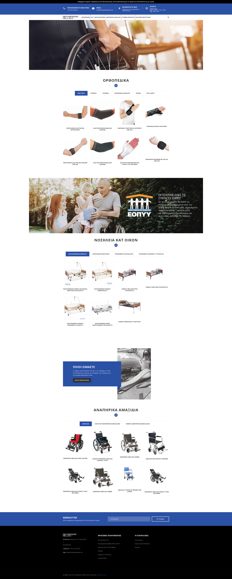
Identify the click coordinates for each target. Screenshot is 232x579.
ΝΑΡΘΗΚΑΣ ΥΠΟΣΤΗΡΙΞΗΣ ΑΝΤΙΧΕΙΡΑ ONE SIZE (102, 129)
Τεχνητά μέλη (102, 558)
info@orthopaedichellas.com (105, 10)
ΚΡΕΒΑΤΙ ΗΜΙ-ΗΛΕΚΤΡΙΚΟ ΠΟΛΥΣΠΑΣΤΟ (130, 289)
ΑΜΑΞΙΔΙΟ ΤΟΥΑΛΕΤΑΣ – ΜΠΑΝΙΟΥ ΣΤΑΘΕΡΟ (157, 494)
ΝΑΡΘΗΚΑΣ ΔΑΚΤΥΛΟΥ (157, 126)
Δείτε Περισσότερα (82, 380)
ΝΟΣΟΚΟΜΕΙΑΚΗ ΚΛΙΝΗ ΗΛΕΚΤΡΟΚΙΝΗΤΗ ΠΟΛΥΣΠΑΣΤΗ (102, 324)
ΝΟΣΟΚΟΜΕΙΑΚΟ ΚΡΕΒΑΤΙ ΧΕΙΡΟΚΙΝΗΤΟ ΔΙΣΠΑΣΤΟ (75, 324)
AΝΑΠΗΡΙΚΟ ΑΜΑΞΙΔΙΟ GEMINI (75, 491)
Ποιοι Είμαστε (139, 540)
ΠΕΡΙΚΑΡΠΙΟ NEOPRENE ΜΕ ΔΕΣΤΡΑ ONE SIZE (129, 160)
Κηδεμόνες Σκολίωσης (104, 554)
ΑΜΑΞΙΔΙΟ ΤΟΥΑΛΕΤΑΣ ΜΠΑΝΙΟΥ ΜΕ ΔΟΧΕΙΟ (102, 490)
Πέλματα (100, 551)
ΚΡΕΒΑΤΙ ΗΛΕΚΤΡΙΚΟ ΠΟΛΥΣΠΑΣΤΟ (157, 287)
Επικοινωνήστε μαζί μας (142, 544)
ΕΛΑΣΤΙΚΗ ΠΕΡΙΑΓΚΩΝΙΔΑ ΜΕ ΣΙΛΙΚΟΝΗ (75, 129)
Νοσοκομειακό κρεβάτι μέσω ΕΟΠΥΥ (109, 544)
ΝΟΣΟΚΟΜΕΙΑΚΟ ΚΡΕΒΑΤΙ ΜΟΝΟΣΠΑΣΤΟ (102, 289)
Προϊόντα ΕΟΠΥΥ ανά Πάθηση (107, 547)
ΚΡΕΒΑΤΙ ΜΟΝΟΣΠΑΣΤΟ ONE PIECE (130, 322)
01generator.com (101, 575)
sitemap (137, 547)
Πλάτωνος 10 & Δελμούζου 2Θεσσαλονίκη (131, 10)
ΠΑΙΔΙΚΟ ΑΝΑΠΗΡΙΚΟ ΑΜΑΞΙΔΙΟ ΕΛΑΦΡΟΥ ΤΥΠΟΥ (75, 459)
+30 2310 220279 (72, 10)
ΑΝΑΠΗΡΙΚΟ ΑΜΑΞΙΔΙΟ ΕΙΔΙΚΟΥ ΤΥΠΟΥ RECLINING (129, 492)
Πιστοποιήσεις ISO (103, 540)
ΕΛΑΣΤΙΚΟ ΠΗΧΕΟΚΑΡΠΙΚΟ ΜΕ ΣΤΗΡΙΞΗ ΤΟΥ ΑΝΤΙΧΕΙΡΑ (102, 163)
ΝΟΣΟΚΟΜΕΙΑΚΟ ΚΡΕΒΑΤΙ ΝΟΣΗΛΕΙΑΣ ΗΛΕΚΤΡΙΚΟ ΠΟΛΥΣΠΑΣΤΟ (75, 289)
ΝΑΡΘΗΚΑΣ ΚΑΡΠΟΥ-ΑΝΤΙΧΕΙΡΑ (130, 126)
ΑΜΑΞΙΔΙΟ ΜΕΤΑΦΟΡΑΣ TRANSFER (130, 459)
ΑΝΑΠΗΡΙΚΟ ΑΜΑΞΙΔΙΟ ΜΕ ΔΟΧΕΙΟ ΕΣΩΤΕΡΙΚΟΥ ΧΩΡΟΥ (157, 459)
